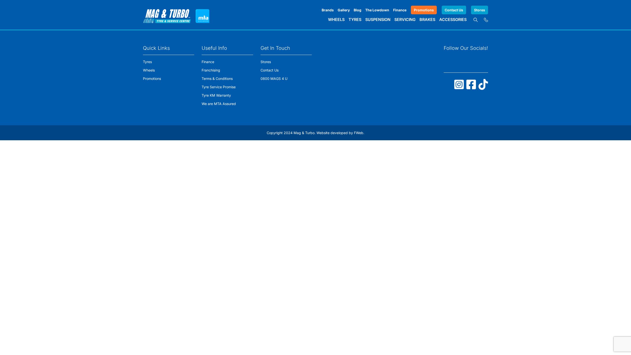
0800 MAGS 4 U (274, 78)
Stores (479, 10)
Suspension (377, 19)
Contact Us (454, 10)
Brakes (427, 19)
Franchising (211, 70)
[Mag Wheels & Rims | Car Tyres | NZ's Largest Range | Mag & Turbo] (167, 15)
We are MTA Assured (219, 104)
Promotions (424, 10)
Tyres (355, 19)
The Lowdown (377, 10)
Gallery (344, 10)
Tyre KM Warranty (216, 95)
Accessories (453, 19)
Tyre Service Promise (219, 87)
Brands (328, 10)
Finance (399, 10)
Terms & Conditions (217, 78)
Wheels (336, 19)
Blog (357, 10)
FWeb (358, 133)
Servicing (405, 19)
